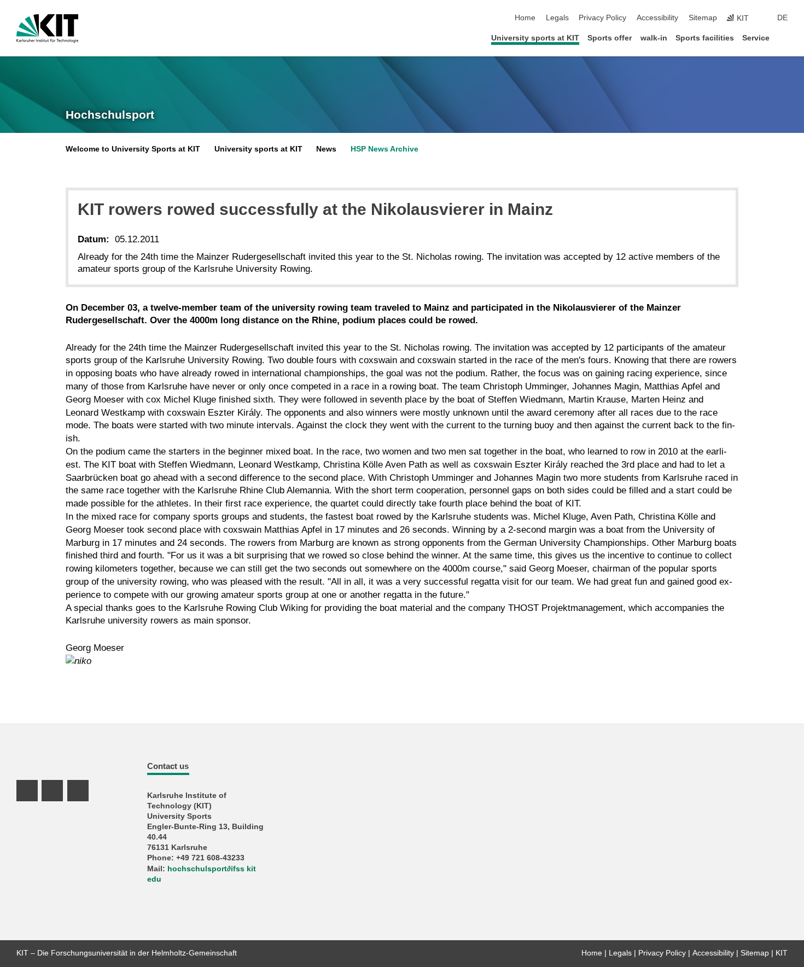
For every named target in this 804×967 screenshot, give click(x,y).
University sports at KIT (535, 38)
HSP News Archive (384, 149)
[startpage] (784, 37)
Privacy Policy (602, 18)
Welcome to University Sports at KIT (133, 149)
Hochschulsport (110, 114)
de (782, 18)
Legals (557, 18)
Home (525, 18)
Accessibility (657, 18)
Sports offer (609, 38)
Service (756, 38)
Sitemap (703, 18)
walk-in (653, 38)
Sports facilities (704, 38)
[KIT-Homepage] (47, 28)
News (326, 149)
